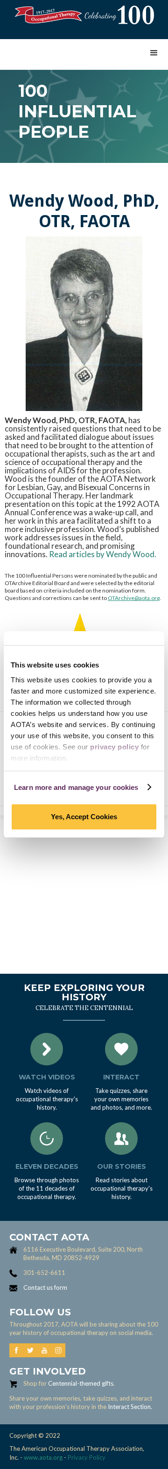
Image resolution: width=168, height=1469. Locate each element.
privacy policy (114, 747)
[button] (154, 53)
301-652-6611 (44, 1272)
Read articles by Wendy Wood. (102, 554)
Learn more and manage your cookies (76, 787)
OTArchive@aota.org (134, 597)
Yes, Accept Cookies (84, 817)
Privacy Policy (86, 1457)
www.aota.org (42, 1457)
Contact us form (45, 1287)
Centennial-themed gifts (80, 1383)
